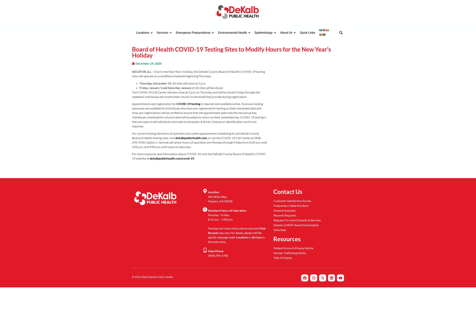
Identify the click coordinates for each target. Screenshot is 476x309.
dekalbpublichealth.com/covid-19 (172, 158)
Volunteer (280, 230)
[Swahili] (324, 34)
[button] (341, 33)
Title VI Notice (283, 257)
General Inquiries (285, 210)
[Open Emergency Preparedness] (212, 33)
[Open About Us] (294, 33)
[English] (324, 30)
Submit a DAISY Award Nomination (296, 225)
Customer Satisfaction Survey (292, 201)
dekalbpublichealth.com (191, 138)
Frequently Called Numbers (291, 205)
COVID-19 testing (188, 104)
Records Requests (285, 215)
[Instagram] (313, 277)
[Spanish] (320, 34)
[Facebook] (304, 277)
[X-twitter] (322, 277)
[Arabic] (320, 30)
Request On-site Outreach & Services (297, 220)
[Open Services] (170, 33)
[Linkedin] (331, 277)
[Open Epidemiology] (275, 33)
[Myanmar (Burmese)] (327, 30)
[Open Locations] (151, 33)
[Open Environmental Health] (249, 33)
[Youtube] (340, 277)
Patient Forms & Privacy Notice (293, 248)
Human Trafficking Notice (290, 253)
